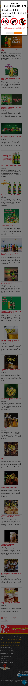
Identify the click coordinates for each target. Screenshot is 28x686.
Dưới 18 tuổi (9, 33)
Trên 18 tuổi (18, 33)
